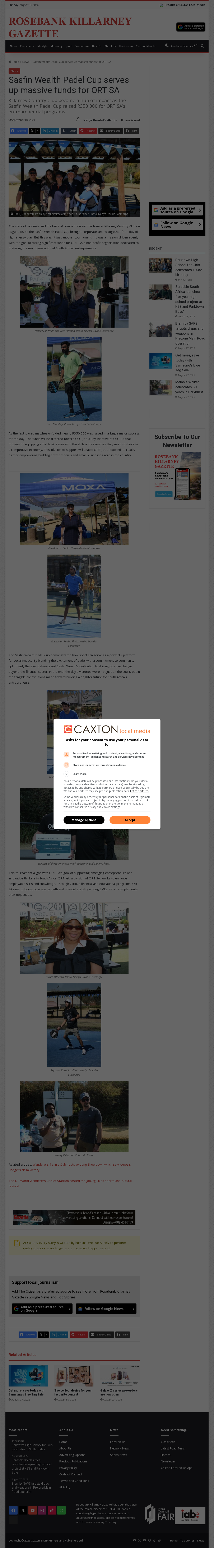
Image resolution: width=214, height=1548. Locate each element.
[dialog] (107, 774)
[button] (107, 774)
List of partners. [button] (139, 791)
